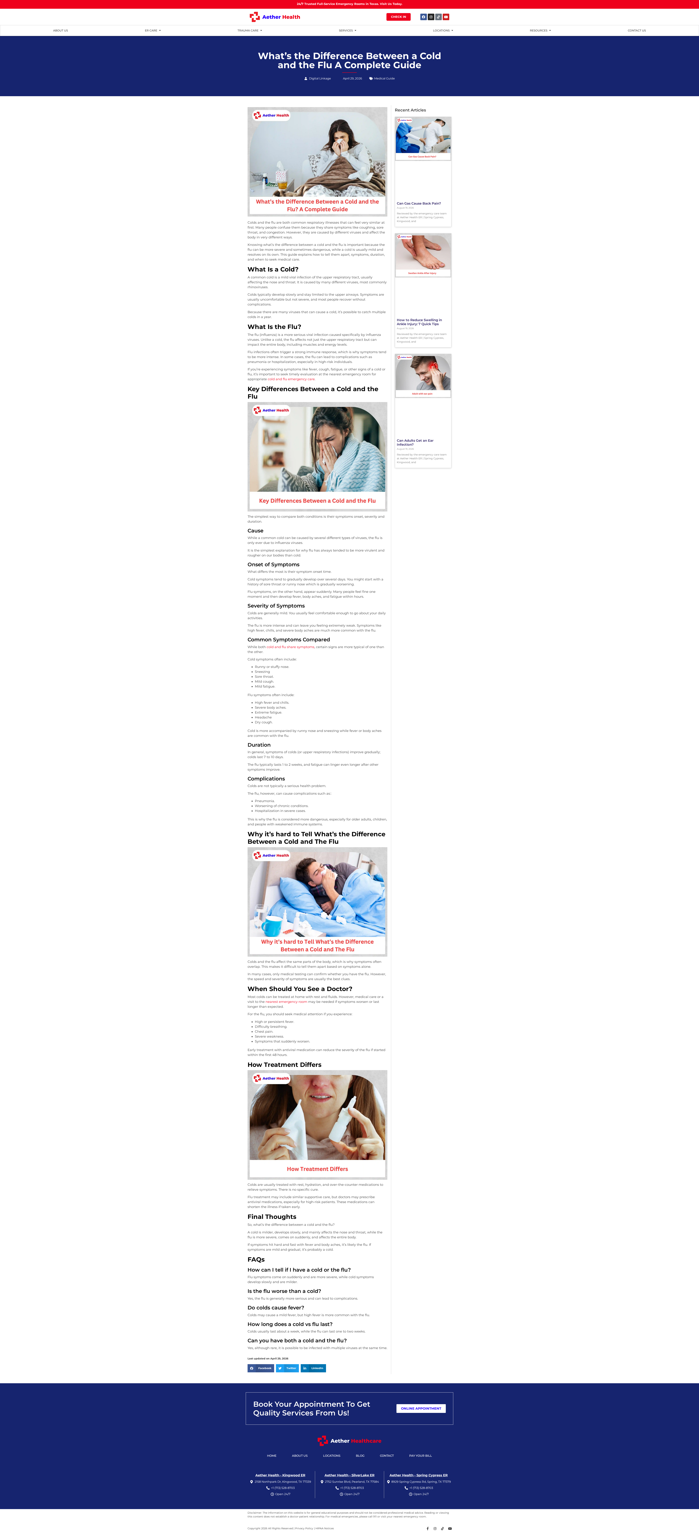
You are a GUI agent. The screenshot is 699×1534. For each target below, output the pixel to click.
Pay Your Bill (420, 1455)
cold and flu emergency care (291, 379)
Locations (331, 1455)
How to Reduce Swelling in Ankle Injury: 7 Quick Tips (419, 322)
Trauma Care (248, 30)
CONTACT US (637, 30)
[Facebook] (423, 17)
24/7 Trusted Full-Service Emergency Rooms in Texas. (349, 4)
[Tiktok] (438, 17)
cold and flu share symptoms (290, 647)
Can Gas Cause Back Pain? (419, 203)
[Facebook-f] (427, 1528)
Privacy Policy (304, 1528)
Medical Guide (384, 78)
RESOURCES (538, 30)
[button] (261, 1368)
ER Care (151, 30)
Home (272, 1455)
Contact (387, 1455)
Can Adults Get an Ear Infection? (415, 443)
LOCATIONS (441, 30)
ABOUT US (60, 30)
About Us (300, 1455)
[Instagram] (431, 17)
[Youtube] (446, 17)
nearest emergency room (286, 1002)
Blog (360, 1455)
